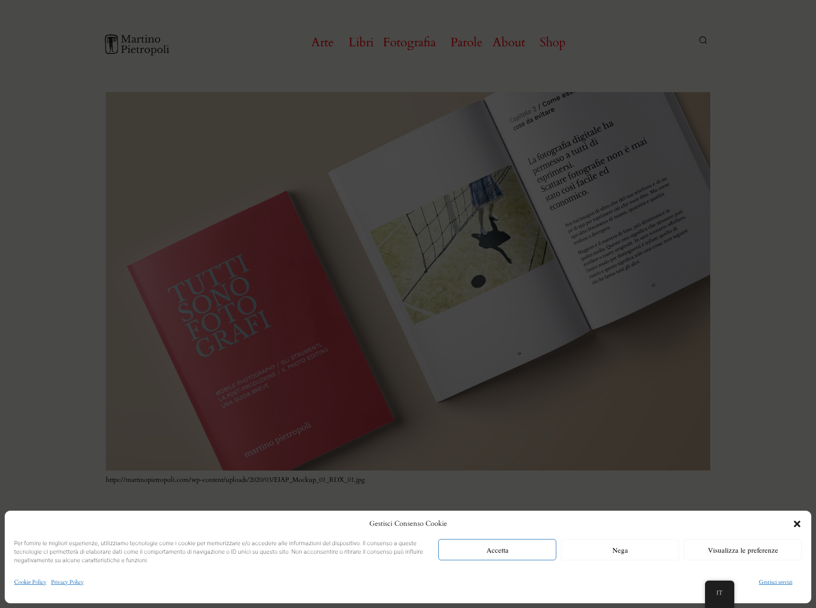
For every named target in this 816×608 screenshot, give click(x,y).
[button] (797, 524)
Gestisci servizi (775, 582)
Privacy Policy (67, 582)
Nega (620, 550)
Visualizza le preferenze (743, 550)
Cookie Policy (30, 582)
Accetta (497, 550)
